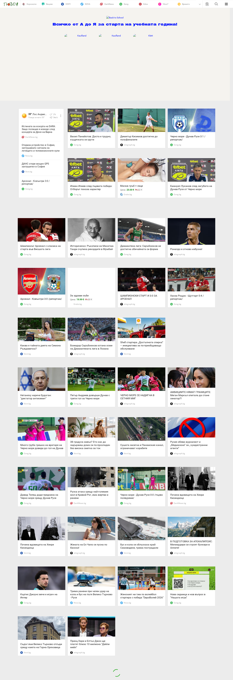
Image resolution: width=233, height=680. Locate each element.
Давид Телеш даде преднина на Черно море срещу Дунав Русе (39, 496)
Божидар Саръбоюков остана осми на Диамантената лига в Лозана (91, 347)
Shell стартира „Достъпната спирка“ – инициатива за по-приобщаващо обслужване (141, 345)
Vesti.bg (28, 171)
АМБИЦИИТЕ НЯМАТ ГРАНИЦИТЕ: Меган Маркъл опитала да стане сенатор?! (190, 395)
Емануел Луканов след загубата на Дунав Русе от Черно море (191, 188)
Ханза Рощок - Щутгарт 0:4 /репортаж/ (187, 297)
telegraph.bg (129, 144)
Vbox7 (165, 4)
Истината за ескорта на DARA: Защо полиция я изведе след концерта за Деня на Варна (39, 129)
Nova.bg (28, 155)
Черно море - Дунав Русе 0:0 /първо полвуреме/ (141, 496)
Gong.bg (29, 189)
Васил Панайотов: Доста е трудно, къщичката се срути (90, 138)
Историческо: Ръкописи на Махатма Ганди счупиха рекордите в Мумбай (91, 247)
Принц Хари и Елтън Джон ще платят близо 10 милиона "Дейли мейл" (90, 644)
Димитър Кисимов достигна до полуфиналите (139, 138)
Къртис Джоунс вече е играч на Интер (38, 596)
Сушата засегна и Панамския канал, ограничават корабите (142, 447)
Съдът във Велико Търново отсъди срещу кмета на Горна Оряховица (41, 646)
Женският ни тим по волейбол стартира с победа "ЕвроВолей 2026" (142, 596)
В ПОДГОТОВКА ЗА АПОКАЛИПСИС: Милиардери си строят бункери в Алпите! (191, 544)
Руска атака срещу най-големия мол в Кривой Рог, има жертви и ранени (89, 494)
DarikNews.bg (31, 137)
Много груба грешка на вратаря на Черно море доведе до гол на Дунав (41, 447)
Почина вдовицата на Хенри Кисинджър (187, 496)
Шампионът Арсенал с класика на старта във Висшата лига (40, 247)
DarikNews (109, 4)
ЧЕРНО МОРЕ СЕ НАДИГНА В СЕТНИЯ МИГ (137, 397)
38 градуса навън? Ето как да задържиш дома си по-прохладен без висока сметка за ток (90, 445)
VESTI (68, 4)
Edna (145, 4)
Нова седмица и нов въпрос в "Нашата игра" (187, 596)
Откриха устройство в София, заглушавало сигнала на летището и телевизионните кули (41, 148)
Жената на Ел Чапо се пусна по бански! (88, 546)
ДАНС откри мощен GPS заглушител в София (35, 165)
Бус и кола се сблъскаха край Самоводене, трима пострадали (139, 546)
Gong (126, 4)
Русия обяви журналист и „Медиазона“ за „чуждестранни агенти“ (188, 445)
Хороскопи (31, 4)
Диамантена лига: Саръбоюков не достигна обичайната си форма (140, 247)
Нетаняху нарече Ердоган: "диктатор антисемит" (35, 397)
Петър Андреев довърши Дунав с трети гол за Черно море (90, 397)
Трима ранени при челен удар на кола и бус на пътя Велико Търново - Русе (91, 594)
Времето (186, 4)
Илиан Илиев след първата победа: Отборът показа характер (91, 188)
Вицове (49, 4)
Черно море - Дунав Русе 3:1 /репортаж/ (187, 138)
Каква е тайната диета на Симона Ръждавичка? (40, 347)
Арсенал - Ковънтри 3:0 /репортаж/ (36, 182)
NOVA (87, 4)
